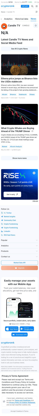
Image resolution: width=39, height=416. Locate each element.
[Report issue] (36, 12)
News (3, 12)
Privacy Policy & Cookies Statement (22, 402)
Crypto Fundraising (11, 224)
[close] (34, 173)
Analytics (8, 19)
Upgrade (21, 268)
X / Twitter (7, 213)
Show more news (19, 158)
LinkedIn (7, 231)
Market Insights (9, 216)
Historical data (21, 19)
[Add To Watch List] (36, 25)
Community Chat (10, 220)
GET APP (25, 6)
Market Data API (19, 263)
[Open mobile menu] (36, 6)
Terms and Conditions (23, 400)
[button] (12, 328)
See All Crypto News (19, 49)
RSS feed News (9, 235)
